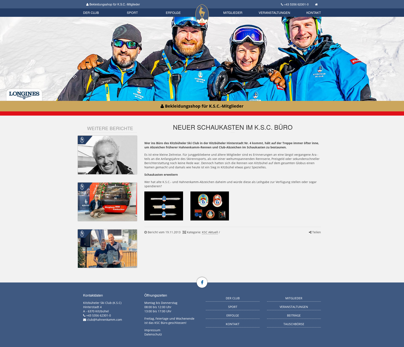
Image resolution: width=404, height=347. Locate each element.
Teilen (316, 232)
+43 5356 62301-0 (296, 4)
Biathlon (98, 8)
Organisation (95, 8)
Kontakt (313, 12)
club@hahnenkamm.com (104, 320)
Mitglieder (232, 12)
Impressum (152, 330)
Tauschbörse (293, 324)
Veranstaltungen (274, 12)
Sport (132, 12)
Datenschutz (153, 334)
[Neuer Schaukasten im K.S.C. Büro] (163, 205)
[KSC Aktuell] (82, 140)
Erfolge (173, 12)
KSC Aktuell (210, 232)
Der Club (91, 12)
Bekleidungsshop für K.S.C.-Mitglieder (114, 4)
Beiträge (294, 315)
